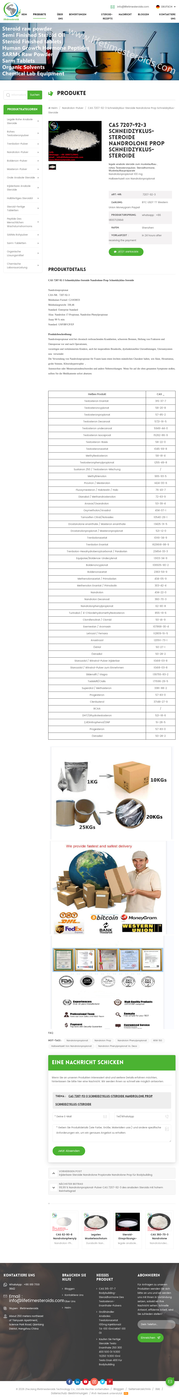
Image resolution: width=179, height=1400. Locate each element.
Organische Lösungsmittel (15, 253)
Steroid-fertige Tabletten (16, 208)
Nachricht (125, 14)
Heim (24, 14)
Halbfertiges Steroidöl (20, 198)
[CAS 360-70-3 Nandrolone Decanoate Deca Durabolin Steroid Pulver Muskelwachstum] (128, 1222)
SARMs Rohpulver (17, 235)
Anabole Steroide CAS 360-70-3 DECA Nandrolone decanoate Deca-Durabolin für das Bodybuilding (159, 1237)
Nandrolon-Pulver (17, 152)
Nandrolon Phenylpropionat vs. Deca (117, 1046)
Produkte (39, 14)
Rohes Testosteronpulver (18, 133)
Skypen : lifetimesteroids (23, 1308)
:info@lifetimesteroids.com (133, 7)
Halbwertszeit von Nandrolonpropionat (71, 1046)
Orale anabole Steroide (21, 178)
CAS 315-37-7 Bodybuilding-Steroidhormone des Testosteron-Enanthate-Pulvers (111, 1297)
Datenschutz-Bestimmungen (69, 1393)
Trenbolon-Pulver (17, 144)
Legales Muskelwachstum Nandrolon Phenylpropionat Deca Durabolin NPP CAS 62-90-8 (64, 1237)
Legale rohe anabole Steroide (20, 121)
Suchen (35, 95)
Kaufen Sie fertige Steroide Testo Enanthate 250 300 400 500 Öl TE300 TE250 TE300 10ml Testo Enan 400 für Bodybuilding (110, 1352)
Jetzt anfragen (128, 252)
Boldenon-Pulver (17, 161)
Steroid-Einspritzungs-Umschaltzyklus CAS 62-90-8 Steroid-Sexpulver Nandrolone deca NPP (96, 1237)
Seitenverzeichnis (139, 1389)
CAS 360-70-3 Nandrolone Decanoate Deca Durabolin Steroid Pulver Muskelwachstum (128, 1237)
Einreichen (148, 1338)
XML (157, 1389)
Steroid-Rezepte (107, 16)
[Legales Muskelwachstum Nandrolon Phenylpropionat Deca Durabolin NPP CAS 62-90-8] (64, 1222)
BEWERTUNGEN (77, 14)
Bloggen (143, 14)
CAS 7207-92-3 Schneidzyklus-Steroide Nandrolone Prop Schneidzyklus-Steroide (91, 280)
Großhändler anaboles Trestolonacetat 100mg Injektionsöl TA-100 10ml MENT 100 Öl (112, 1322)
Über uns (60, 16)
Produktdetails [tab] (67, 270)
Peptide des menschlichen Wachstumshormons (19, 222)
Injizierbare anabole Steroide (19, 188)
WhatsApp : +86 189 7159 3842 (24, 1287)
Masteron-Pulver (17, 169)
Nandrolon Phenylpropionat (132, 1040)
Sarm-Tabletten (16, 243)
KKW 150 (157, 1040)
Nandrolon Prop (103, 1040)
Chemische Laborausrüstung (17, 266)
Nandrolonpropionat (77, 1040)
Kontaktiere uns (167, 16)
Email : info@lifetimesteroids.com (27, 1298)
